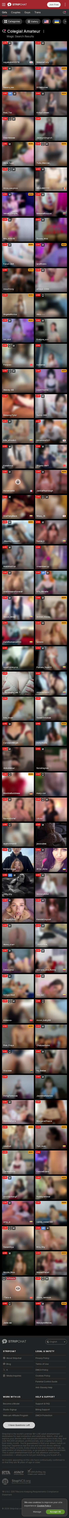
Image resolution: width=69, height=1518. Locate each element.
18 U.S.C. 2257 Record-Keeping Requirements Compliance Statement (30, 1493)
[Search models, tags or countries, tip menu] (64, 12)
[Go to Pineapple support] (5, 1481)
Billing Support (43, 1409)
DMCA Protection (44, 1415)
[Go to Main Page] (20, 4)
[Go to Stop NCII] (21, 1481)
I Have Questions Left (19, 1425)
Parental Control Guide (46, 1381)
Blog (8, 1364)
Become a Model (11, 1404)
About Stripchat (13, 1358)
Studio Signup (10, 1409)
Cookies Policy (43, 1376)
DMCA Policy (42, 1370)
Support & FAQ (43, 1404)
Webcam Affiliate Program (15, 1415)
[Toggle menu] (3, 4)
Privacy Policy (42, 1358)
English (53, 1342)
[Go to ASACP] (19, 1473)
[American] (46, 21)
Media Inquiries (14, 1376)
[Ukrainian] (56, 21)
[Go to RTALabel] (6, 1473)
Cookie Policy (44, 1505)
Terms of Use (42, 1364)
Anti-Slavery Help (44, 1387)
